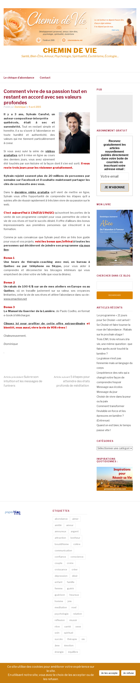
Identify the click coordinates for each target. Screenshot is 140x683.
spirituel (68, 632)
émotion (68, 645)
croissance (61, 569)
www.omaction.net (15, 299)
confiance (60, 556)
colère (76, 544)
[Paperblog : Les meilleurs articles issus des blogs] (13, 514)
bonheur (75, 537)
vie (83, 639)
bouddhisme (62, 544)
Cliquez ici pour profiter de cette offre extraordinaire (44, 323)
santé (67, 626)
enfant (58, 582)
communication (63, 550)
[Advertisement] (115, 108)
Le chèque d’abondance (19, 77)
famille (70, 582)
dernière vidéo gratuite (32, 192)
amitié (58, 525)
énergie (59, 651)
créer (75, 569)
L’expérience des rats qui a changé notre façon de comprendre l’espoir (113, 377)
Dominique (20, 107)
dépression (61, 575)
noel (73, 607)
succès (59, 639)
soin (57, 632)
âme (57, 645)
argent (75, 531)
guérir (70, 588)
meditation (61, 607)
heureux (74, 594)
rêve (57, 626)
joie (70, 601)
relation (77, 613)
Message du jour (107, 392)
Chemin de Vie (70, 50)
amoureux (60, 531)
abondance (61, 518)
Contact (45, 77)
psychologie (62, 613)
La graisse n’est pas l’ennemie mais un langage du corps (115, 363)
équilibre (73, 651)
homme (59, 601)
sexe (78, 626)
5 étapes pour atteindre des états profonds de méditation (72, 381)
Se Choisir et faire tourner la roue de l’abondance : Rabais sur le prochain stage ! (114, 329)
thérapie (72, 639)
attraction (60, 537)
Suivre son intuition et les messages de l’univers (23, 381)
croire (70, 563)
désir (75, 575)
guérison (60, 594)
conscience (77, 556)
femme (59, 588)
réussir (73, 620)
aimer (75, 518)
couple (58, 563)
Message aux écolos (109, 387)
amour (69, 525)
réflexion (60, 620)
